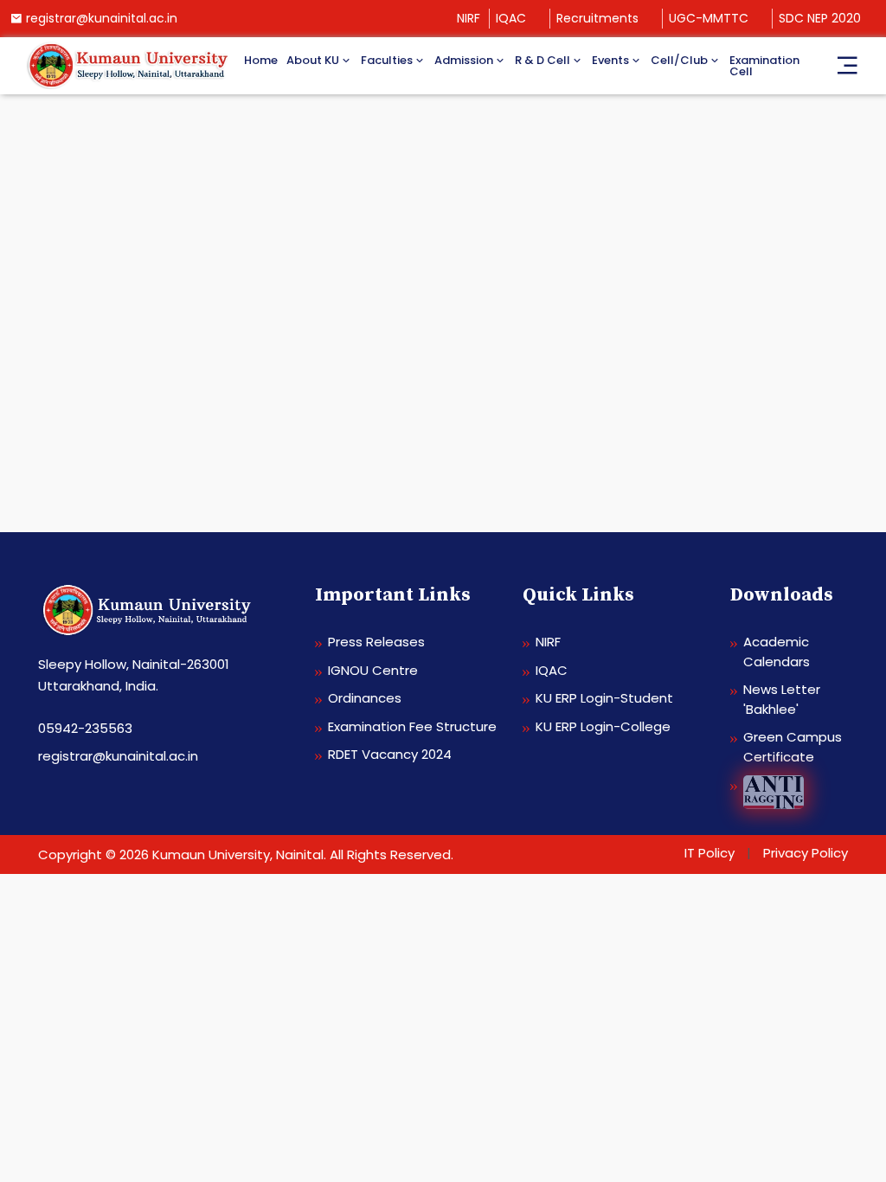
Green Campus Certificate (792, 747)
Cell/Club (679, 60)
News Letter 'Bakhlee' (781, 699)
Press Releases (376, 642)
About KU (312, 60)
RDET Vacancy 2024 (390, 754)
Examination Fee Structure (412, 726)
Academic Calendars (776, 652)
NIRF (468, 18)
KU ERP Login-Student (604, 698)
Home (261, 60)
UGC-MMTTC (708, 18)
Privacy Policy (805, 853)
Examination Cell (764, 66)
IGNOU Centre (373, 670)
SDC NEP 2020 (820, 18)
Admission (463, 60)
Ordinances (364, 698)
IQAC (511, 18)
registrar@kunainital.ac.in (101, 18)
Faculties (387, 60)
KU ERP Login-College (603, 726)
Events (610, 60)
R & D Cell (542, 60)
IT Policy (709, 853)
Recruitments (597, 18)
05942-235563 (85, 728)
